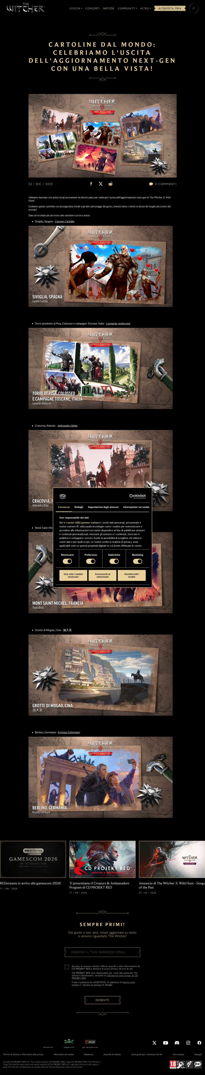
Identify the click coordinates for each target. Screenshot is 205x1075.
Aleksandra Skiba (67, 425)
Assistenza (88, 1054)
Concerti (92, 8)
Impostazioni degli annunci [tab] (103, 507)
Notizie (109, 8)
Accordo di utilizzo (112, 1054)
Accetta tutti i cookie (131, 575)
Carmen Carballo (64, 221)
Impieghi (198, 1054)
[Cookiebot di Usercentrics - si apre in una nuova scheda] (132, 496)
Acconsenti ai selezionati (102, 575)
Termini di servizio (92, 984)
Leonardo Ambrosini (118, 323)
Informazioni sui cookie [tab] (136, 507)
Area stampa (178, 1054)
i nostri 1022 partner (78, 522)
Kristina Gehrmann (69, 732)
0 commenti (166, 184)
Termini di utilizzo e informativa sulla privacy (23, 1054)
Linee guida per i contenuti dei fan (146, 1054)
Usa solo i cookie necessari (73, 575)
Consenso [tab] (64, 507)
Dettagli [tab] (78, 507)
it (194, 8)
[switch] (90, 561)
